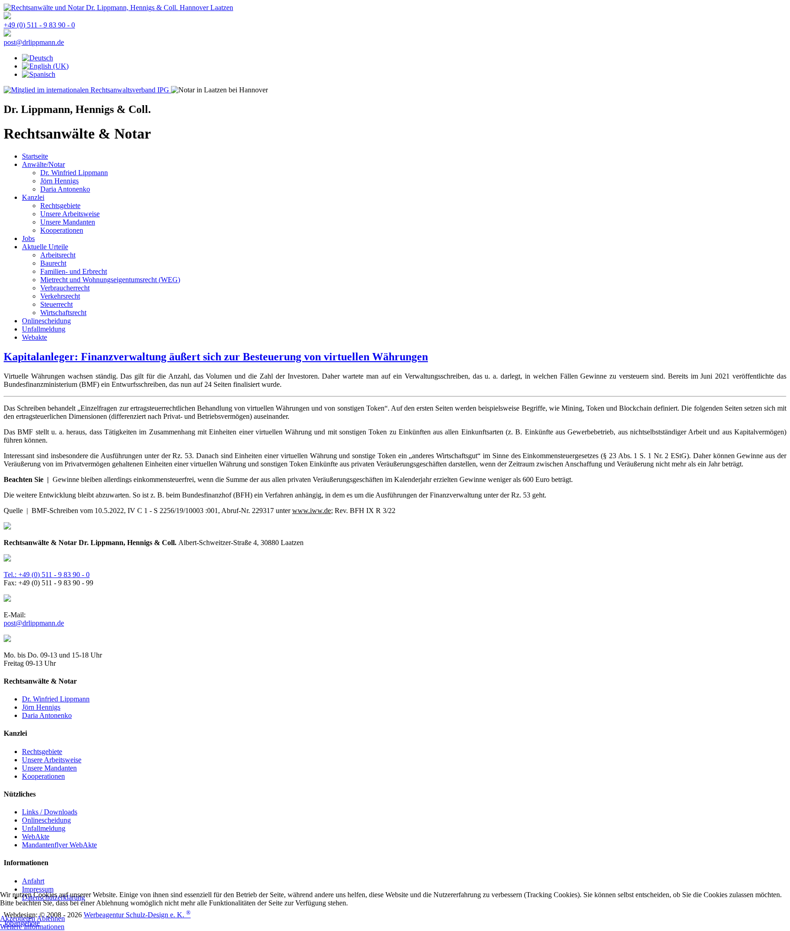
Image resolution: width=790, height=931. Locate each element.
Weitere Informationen (32, 927)
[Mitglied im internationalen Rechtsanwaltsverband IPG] (87, 90)
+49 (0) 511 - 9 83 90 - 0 (39, 25)
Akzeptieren (17, 918)
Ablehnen (51, 918)
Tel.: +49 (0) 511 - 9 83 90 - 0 (47, 574)
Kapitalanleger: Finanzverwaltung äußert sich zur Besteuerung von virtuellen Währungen (216, 357)
